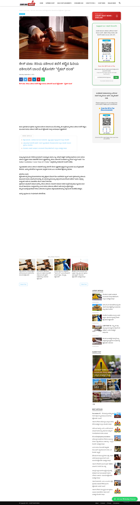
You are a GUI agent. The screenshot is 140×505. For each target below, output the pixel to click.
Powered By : (130, 502)
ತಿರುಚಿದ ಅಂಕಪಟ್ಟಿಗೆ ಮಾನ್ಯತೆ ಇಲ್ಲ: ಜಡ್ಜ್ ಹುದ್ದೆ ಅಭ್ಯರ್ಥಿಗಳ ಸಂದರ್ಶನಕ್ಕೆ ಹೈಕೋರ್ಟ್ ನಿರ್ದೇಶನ (111, 341)
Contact (103, 503)
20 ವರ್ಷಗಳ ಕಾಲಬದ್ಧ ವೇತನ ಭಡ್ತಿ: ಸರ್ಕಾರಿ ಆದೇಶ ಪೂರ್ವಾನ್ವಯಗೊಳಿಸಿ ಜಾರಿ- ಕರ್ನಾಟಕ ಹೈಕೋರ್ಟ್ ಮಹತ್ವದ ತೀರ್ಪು (102, 458)
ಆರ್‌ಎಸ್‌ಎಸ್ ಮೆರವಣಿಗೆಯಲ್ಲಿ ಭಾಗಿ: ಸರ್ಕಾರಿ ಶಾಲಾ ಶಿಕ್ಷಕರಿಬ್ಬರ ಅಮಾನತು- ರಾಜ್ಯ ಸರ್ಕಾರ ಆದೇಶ (112, 307)
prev (93, 404)
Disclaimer (116, 503)
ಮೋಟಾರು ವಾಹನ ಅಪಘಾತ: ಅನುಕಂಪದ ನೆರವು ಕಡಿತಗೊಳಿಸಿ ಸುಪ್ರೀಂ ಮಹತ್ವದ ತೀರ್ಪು (45, 148)
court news (22, 13)
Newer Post (23, 284)
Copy (116, 77)
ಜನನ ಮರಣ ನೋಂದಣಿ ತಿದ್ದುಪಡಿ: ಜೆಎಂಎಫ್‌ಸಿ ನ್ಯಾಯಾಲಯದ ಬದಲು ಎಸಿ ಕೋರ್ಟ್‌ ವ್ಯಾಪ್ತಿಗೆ (102, 450)
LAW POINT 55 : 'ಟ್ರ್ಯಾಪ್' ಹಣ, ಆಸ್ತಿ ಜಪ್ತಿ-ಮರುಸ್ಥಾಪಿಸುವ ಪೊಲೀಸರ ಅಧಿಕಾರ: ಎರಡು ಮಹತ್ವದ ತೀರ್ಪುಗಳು (111, 329)
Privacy (109, 503)
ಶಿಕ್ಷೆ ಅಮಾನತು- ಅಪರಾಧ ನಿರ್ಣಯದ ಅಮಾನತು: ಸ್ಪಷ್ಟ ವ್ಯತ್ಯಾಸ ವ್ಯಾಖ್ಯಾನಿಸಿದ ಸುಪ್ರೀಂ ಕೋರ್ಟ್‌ (46, 140)
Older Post (84, 284)
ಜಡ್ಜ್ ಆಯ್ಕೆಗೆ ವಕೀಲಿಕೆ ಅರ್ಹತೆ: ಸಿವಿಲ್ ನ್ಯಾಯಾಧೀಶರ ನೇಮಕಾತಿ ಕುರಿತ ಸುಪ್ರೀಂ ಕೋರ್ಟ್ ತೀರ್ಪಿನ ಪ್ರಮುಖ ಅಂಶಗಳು (47, 144)
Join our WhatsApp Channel (126, 499)
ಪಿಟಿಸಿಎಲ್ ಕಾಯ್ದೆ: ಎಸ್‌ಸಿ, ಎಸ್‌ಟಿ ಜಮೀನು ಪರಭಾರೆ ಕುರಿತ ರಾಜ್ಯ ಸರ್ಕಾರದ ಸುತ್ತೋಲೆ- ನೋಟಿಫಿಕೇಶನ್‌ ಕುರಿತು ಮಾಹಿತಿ (102, 431)
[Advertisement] (53, 107)
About (96, 503)
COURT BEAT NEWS (34, 503)
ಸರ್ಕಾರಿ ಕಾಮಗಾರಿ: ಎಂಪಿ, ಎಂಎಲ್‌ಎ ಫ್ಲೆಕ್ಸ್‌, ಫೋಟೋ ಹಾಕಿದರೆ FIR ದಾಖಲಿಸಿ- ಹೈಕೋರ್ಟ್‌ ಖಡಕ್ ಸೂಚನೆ (102, 483)
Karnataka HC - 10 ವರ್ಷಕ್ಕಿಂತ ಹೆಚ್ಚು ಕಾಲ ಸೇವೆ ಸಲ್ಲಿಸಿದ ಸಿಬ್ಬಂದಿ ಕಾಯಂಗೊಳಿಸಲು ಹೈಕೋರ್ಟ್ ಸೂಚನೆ (103, 416)
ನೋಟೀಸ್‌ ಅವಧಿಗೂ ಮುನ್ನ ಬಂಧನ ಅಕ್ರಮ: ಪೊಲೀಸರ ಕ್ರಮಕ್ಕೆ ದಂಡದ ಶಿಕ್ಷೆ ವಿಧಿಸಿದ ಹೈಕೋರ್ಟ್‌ (111, 317)
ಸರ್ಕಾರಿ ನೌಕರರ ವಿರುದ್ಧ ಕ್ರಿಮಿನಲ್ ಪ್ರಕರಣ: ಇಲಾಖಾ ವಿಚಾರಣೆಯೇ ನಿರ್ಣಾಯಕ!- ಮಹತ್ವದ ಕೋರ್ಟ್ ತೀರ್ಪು (102, 492)
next (94, 404)
